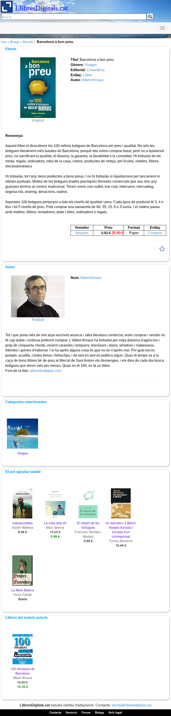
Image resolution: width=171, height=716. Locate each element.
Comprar (155, 233)
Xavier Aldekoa (22, 527)
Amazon (81, 233)
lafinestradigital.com (45, 371)
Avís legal (115, 712)
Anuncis (71, 712)
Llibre (87, 75)
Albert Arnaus (92, 80)
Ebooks (28, 41)
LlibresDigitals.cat (41, 8)
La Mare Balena (22, 590)
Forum (86, 712)
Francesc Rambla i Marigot (88, 534)
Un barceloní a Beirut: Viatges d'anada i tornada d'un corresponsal (121, 530)
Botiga (14, 41)
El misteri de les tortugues (88, 525)
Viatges (91, 65)
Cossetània (96, 70)
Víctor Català (22, 594)
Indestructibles (22, 523)
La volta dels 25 (55, 523)
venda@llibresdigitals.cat (131, 705)
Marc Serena (55, 527)
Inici (4, 41)
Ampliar (38, 120)
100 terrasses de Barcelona (23, 670)
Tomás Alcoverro (121, 541)
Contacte (55, 712)
